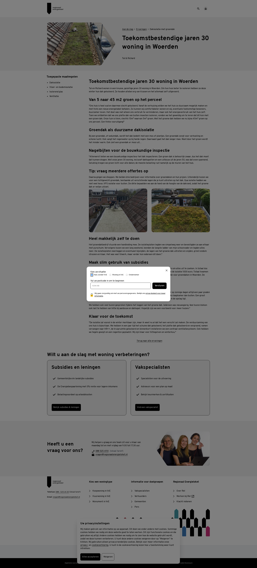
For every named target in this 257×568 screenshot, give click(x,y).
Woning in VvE (118, 275)
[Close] (166, 270)
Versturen (159, 286)
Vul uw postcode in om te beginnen (107, 281)
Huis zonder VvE (100, 275)
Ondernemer (134, 275)
